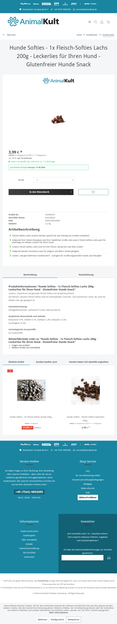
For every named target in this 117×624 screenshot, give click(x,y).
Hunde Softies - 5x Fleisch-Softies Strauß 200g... (31, 417)
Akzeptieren (73, 619)
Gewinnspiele (29, 535)
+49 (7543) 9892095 (29, 492)
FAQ (88, 471)
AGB (88, 492)
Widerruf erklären (87, 497)
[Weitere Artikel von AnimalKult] (58, 81)
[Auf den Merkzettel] (93, 192)
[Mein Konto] (102, 22)
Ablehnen (42, 619)
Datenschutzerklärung (29, 548)
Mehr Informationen (58, 612)
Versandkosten (43, 581)
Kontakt (29, 544)
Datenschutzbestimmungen (87, 550)
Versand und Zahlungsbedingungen (88, 480)
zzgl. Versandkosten (24, 158)
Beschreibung (30, 275)
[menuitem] (89, 22)
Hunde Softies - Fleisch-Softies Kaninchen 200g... (85, 419)
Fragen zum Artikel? (20, 345)
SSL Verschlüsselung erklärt (87, 475)
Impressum (29, 557)
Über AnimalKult (29, 540)
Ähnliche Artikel (16, 362)
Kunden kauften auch (46, 362)
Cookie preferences (29, 531)
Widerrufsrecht (88, 488)
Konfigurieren (57, 619)
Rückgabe (88, 484)
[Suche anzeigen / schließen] (95, 22)
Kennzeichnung (86, 275)
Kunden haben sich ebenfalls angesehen (88, 362)
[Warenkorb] (108, 22)
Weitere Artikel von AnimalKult (25, 347)
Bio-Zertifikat (29, 553)
